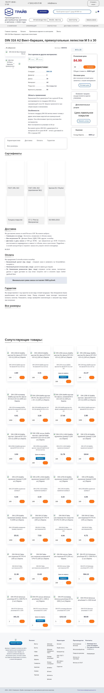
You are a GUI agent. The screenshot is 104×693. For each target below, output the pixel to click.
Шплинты (50, 675)
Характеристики (13, 140)
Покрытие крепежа (78, 653)
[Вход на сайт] (83, 5)
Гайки (35, 651)
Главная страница (11, 31)
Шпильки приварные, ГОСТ (50, 651)
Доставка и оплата (60, 661)
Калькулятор (60, 651)
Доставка (28, 140)
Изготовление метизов (77, 644)
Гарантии (51, 140)
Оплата (40, 140)
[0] (96, 11)
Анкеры (36, 671)
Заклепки (36, 667)
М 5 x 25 (78, 50)
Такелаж (36, 675)
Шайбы (36, 655)
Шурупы (36, 659)
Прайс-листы (60, 648)
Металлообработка (78, 649)
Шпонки (49, 679)
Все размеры (12, 146)
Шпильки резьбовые (50, 644)
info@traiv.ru (90, 649)
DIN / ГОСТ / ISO (60, 656)
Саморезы (37, 663)
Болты (36, 648)
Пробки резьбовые (50, 657)
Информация (91, 653)
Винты (59, 31)
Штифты (49, 667)
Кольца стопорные (50, 662)
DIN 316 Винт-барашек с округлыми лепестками (21, 34)
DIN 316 (49, 71)
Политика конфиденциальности (86, 690)
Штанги (49, 671)
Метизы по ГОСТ (78, 662)
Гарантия (59, 666)
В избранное (10, 48)
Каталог (23, 31)
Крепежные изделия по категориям (41, 31)
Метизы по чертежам (76, 658)
